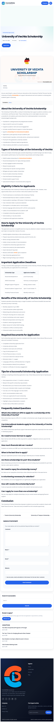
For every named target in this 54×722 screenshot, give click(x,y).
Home (29, 666)
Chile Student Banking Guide (9, 644)
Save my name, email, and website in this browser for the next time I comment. (26, 577)
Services (30, 672)
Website (7, 568)
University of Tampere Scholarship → (41, 515)
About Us (4, 706)
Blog (29, 674)
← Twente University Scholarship (12, 515)
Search (27, 606)
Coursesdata (23, 40)
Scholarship (15, 95)
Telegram (45, 3)
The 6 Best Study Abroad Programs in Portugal (14, 627)
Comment (7, 529)
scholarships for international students (18, 132)
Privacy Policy (5, 711)
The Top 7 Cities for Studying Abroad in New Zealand (16, 633)
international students (25, 158)
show (10, 102)
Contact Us (4, 708)
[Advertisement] (27, 16)
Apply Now (6, 45)
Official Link (6, 618)
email (15, 252)
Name (7, 549)
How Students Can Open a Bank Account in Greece (15, 639)
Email (7, 559)
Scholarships (31, 669)
